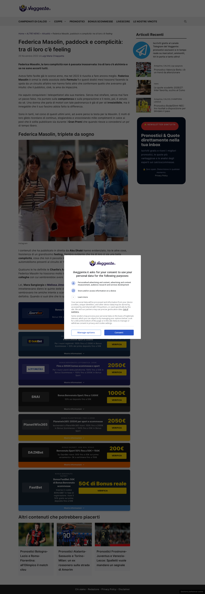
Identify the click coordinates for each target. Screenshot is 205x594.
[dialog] (102, 297)
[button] (102, 297)
